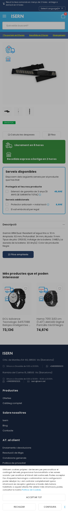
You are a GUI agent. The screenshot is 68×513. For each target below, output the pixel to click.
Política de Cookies (31, 489)
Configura (50, 506)
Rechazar (19, 506)
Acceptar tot (34, 497)
